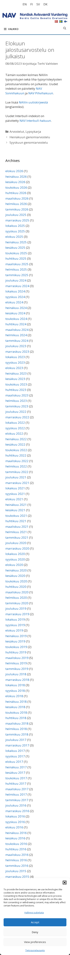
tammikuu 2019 (16, 669)
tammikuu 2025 (16, 275)
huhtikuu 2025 (15, 258)
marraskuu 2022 (17, 417)
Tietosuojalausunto (35, 950)
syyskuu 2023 (15, 362)
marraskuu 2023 (17, 351)
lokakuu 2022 (15, 422)
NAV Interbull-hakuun (35, 121)
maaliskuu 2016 (17, 855)
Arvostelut (17, 131)
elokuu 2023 (14, 368)
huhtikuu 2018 (15, 718)
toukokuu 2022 (16, 450)
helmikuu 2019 (16, 663)
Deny (35, 932)
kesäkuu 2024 (15, 313)
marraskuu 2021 (17, 483)
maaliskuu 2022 (17, 461)
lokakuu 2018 (15, 685)
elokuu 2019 (14, 630)
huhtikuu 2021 (15, 521)
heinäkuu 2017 (16, 767)
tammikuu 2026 (16, 209)
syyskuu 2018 (15, 691)
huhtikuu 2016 (15, 849)
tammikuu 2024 (16, 341)
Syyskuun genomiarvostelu (29, 142)
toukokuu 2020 (16, 581)
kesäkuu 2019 (15, 641)
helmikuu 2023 (16, 401)
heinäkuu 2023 (16, 373)
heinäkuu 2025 (16, 242)
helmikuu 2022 (16, 466)
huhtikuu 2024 (15, 324)
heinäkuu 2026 (16, 176)
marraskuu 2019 (17, 614)
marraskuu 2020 (17, 548)
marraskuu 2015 (17, 876)
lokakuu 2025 (15, 226)
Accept (35, 922)
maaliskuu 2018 (17, 723)
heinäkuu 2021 (16, 505)
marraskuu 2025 (17, 220)
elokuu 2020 (14, 565)
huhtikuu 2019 (15, 652)
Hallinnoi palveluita (34, 912)
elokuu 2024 (14, 302)
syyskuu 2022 (15, 428)
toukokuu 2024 (16, 319)
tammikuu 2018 (16, 734)
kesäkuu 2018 (15, 707)
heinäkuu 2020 (16, 570)
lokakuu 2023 (15, 357)
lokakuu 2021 (15, 488)
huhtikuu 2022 (15, 455)
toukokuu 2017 (16, 778)
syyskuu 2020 (15, 559)
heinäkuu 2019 (16, 636)
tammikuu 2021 (16, 537)
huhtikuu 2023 (15, 390)
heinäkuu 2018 (16, 701)
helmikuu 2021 (16, 532)
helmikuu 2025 (16, 269)
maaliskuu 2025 (17, 264)
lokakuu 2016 (15, 816)
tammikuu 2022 (16, 472)
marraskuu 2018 (17, 680)
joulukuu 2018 (15, 674)
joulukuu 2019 (15, 608)
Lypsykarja (33, 131)
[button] (64, 882)
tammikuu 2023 (16, 406)
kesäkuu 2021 (15, 510)
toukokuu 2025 (16, 253)
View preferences (35, 942)
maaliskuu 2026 (17, 198)
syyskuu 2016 (15, 822)
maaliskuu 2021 (17, 526)
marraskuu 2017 (17, 745)
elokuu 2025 (14, 237)
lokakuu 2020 (15, 554)
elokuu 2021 (14, 499)
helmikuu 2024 (16, 335)
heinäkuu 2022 (16, 439)
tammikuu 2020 (16, 603)
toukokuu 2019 (16, 647)
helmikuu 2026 (16, 204)
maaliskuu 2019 (17, 658)
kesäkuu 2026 (15, 182)
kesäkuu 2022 (15, 444)
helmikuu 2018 (16, 729)
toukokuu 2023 (16, 384)
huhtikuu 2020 (15, 587)
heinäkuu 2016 (16, 833)
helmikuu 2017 (16, 794)
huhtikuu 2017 (15, 783)
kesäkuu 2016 (15, 838)
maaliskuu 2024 (17, 330)
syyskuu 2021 (15, 494)
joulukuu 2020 (15, 543)
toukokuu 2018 (16, 712)
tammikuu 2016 (16, 866)
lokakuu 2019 (15, 619)
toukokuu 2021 (16, 516)
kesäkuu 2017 (15, 772)
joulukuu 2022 (15, 412)
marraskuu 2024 (17, 286)
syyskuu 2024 (15, 297)
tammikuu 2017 (16, 800)
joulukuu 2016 (15, 805)
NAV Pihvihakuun (40, 93)
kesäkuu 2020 (15, 576)
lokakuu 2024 (15, 291)
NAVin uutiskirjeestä (33, 102)
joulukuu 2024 (15, 280)
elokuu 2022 (14, 433)
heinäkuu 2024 (16, 308)
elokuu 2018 (14, 696)
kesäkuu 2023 (15, 379)
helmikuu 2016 (16, 860)
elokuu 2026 (14, 171)
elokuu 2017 (14, 762)
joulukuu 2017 (15, 740)
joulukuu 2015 (15, 871)
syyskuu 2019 (15, 625)
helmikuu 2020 (16, 597)
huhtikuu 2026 (15, 193)
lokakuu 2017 (15, 751)
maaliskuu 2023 (17, 395)
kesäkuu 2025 (15, 247)
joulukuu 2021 (15, 477)
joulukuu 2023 (15, 346)
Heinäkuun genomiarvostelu (30, 137)
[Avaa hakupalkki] (64, 28)
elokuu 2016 (14, 827)
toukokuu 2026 (16, 187)
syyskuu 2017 (15, 756)
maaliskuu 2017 (17, 789)
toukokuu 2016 (16, 844)
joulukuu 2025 (15, 215)
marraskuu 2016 (17, 811)
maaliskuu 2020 (17, 592)
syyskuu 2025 (15, 231)
